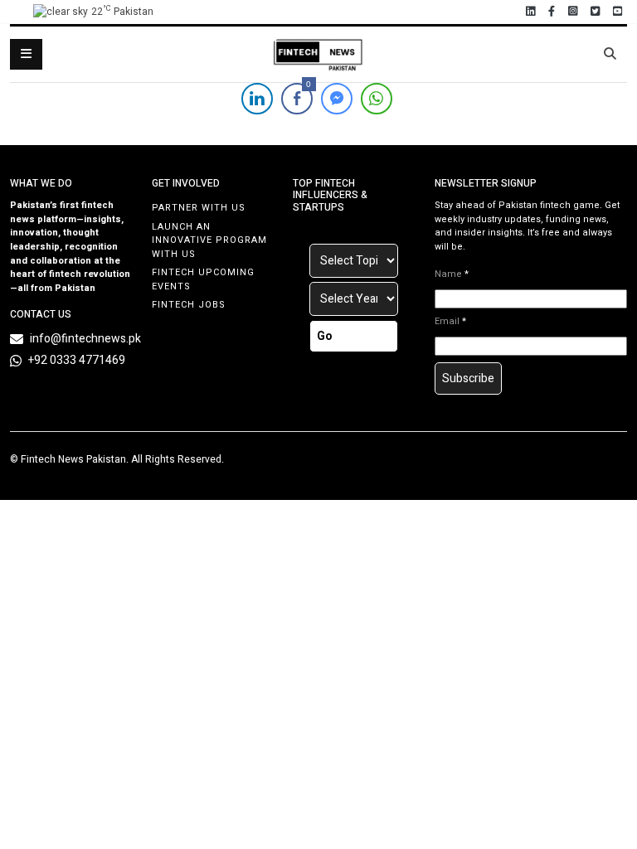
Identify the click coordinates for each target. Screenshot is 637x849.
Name (452, 274)
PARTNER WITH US (199, 208)
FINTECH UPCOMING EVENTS (203, 279)
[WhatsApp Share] (376, 98)
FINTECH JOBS (189, 305)
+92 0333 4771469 (76, 360)
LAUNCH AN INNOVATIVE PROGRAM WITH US (209, 240)
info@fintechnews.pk (85, 338)
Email (450, 321)
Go (325, 336)
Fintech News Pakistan (73, 459)
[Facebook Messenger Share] (337, 98)
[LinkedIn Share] (257, 98)
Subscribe (468, 378)
